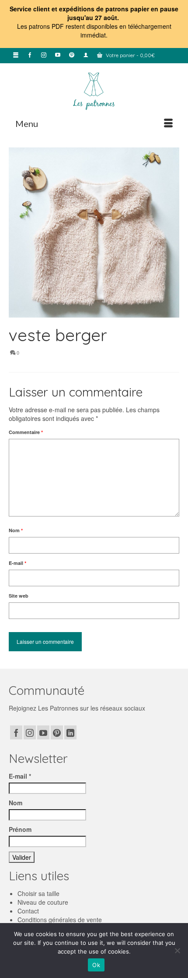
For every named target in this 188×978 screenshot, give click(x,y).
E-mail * (20, 776)
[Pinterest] (57, 732)
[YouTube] (43, 732)
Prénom (20, 829)
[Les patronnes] (94, 90)
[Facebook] (16, 732)
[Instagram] (30, 732)
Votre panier (129, 55)
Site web (18, 595)
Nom (16, 530)
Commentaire (26, 432)
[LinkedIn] (70, 732)
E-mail (17, 563)
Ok (96, 964)
